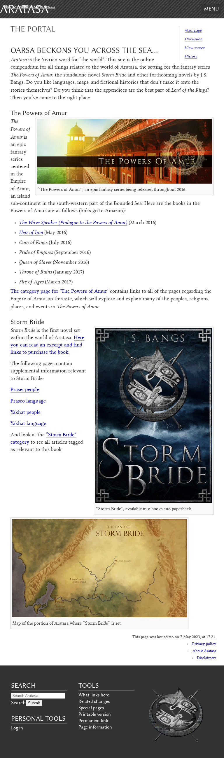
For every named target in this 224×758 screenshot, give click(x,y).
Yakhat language (28, 423)
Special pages (91, 707)
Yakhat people (25, 412)
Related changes (94, 701)
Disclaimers (206, 658)
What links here (93, 695)
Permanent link (93, 720)
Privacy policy (204, 644)
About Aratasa (204, 651)
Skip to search (43, 6)
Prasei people (24, 390)
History (191, 56)
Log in (17, 728)
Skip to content (16, 6)
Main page (193, 30)
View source (194, 48)
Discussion (193, 39)
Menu (211, 9)
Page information (95, 727)
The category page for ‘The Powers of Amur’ (59, 291)
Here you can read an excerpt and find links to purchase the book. (47, 345)
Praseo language (28, 401)
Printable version (94, 714)
